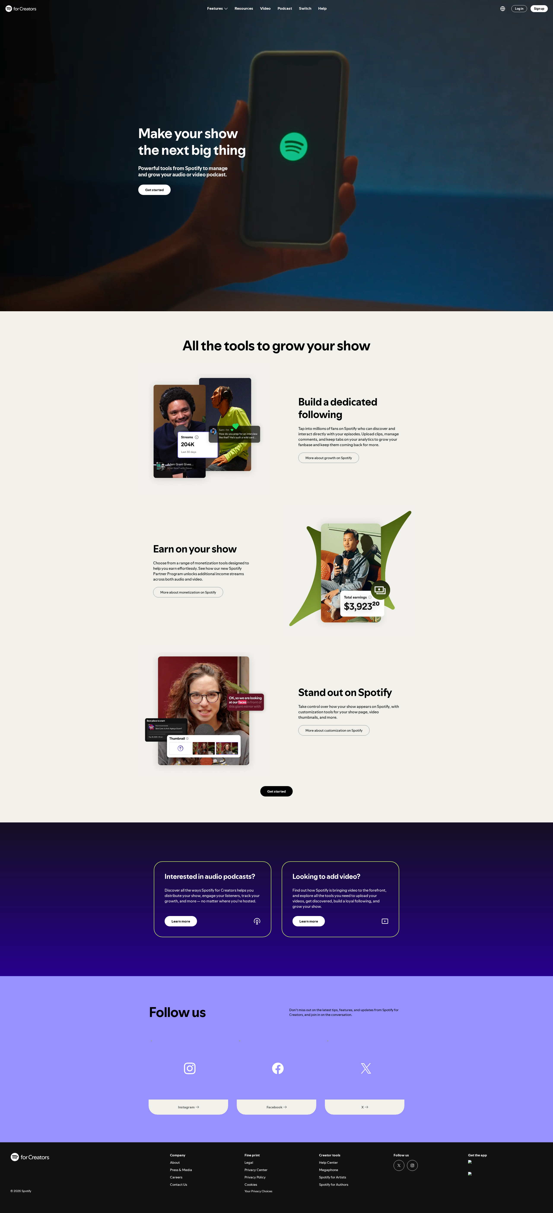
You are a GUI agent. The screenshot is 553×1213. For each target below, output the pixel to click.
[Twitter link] (399, 1165)
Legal (249, 1162)
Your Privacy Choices (258, 1191)
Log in (519, 8)
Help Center (328, 1162)
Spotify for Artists (332, 1177)
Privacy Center (256, 1169)
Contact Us (178, 1184)
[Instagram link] (412, 1165)
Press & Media (181, 1169)
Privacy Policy (255, 1177)
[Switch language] (502, 8)
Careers (176, 1177)
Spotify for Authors (333, 1184)
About (175, 1162)
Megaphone (328, 1169)
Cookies (251, 1184)
